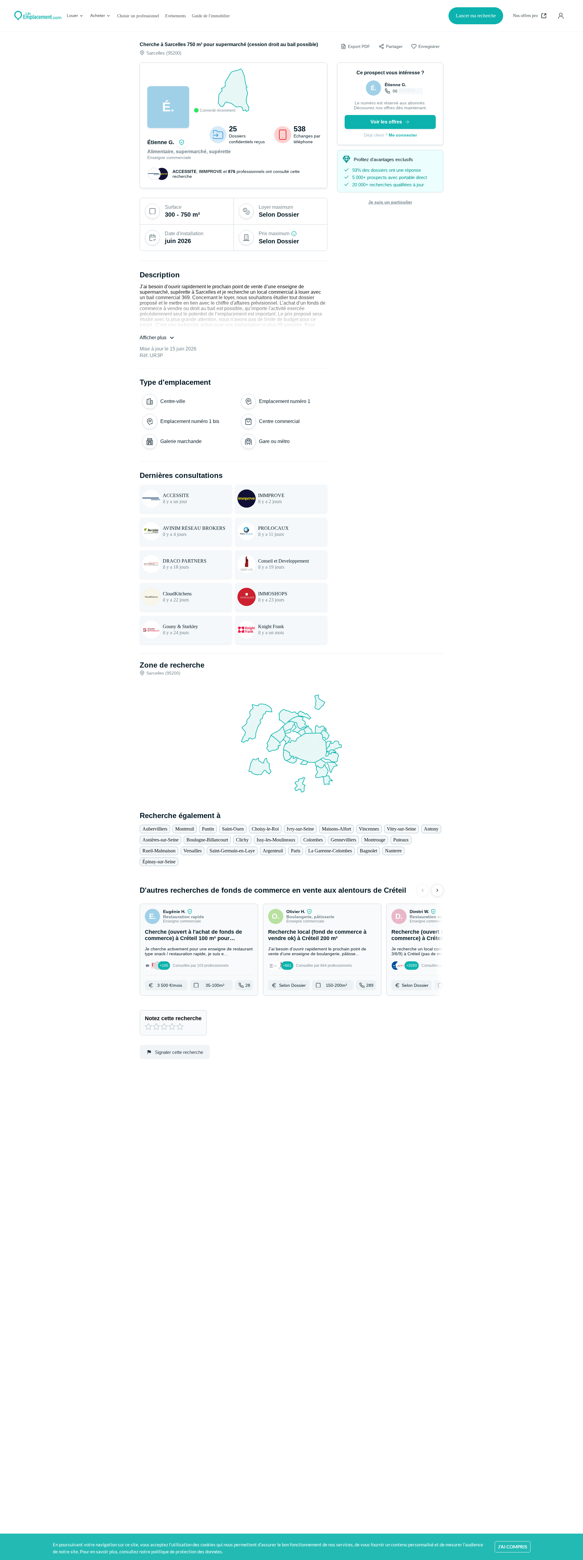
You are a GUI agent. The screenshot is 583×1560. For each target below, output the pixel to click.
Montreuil (184, 828)
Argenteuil (273, 850)
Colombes (313, 839)
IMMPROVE (210, 171)
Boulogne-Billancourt (207, 839)
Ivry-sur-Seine (300, 828)
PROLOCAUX (273, 528)
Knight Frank (271, 626)
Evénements (175, 16)
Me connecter (403, 135)
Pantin (208, 828)
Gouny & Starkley (180, 626)
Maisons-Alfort (336, 828)
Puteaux (401, 839)
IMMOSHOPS (272, 593)
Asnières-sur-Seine (160, 839)
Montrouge (374, 839)
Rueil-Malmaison (159, 850)
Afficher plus (153, 337)
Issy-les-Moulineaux (276, 839)
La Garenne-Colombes (330, 850)
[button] (199, 950)
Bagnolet (368, 850)
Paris (295, 850)
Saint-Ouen (233, 828)
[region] (233, 90)
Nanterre (393, 850)
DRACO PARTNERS (184, 560)
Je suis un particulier (390, 202)
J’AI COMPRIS (512, 1546)
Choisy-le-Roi (265, 828)
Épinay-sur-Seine (159, 861)
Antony (431, 828)
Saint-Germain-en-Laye (232, 850)
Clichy (242, 839)
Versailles (192, 850)
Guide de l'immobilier (211, 16)
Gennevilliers (343, 839)
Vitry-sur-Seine (401, 828)
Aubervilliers (154, 828)
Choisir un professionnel (138, 16)
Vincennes (369, 828)
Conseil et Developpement (283, 560)
